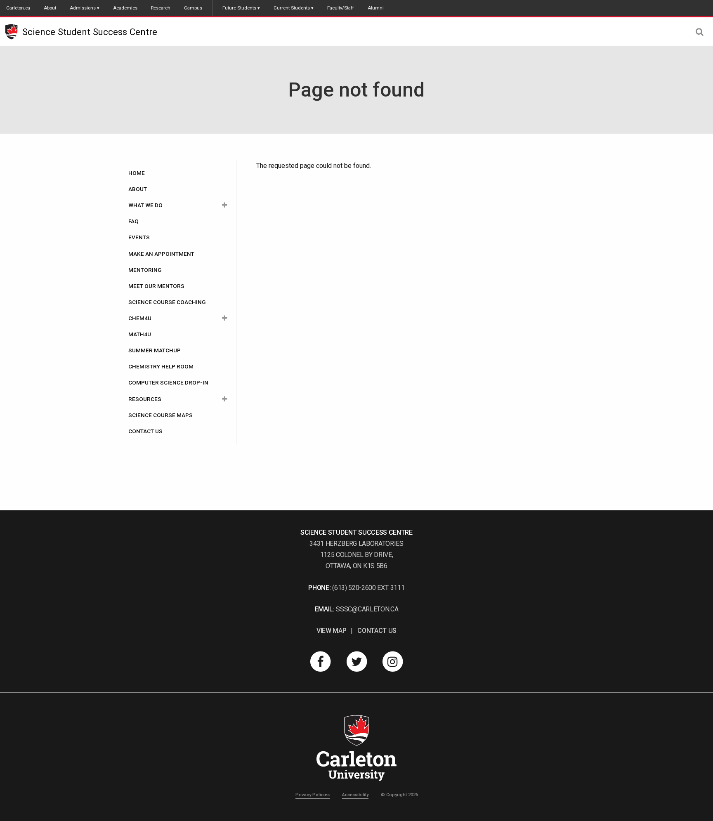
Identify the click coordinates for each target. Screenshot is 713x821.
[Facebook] (321, 661)
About (50, 8)
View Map (331, 631)
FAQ (133, 221)
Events (139, 237)
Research (160, 8)
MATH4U (139, 334)
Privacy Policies (312, 794)
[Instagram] (393, 661)
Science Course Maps (160, 415)
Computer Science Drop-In (168, 382)
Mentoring (144, 270)
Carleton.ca (18, 8)
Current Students (292, 8)
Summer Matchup (154, 350)
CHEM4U (139, 318)
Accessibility (355, 794)
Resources (144, 399)
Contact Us (145, 431)
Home (136, 173)
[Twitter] (356, 661)
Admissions (83, 8)
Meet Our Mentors (156, 286)
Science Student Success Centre (89, 31)
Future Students (239, 8)
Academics (125, 8)
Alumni (376, 8)
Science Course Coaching (166, 302)
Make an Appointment (161, 253)
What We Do (145, 205)
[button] (699, 31)
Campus (193, 8)
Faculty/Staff (340, 8)
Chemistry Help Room (161, 366)
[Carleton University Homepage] (13, 32)
